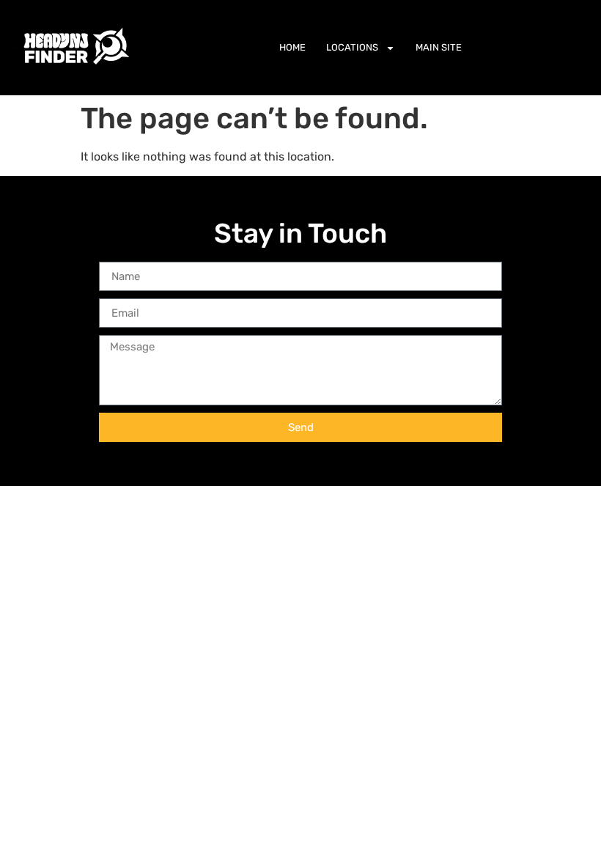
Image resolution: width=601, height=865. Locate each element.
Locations (352, 47)
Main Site (439, 47)
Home (292, 47)
